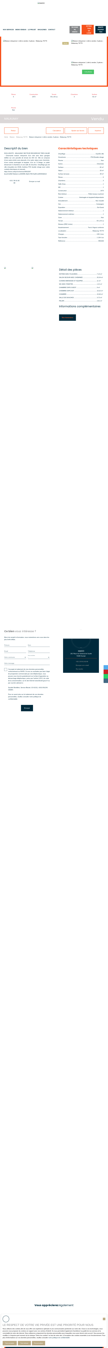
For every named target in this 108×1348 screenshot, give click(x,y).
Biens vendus (20, 29)
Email (6, 651)
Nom (29, 645)
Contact (51, 29)
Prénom (6, 645)
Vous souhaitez (31, 655)
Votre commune (9, 657)
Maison (12, 137)
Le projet (32, 29)
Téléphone (31, 651)
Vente (6, 137)
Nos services (8, 29)
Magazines (42, 29)
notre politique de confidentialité (59, 1337)
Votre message (9, 663)
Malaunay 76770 (21, 137)
